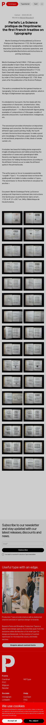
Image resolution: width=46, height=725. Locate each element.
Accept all (12, 721)
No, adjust (33, 721)
